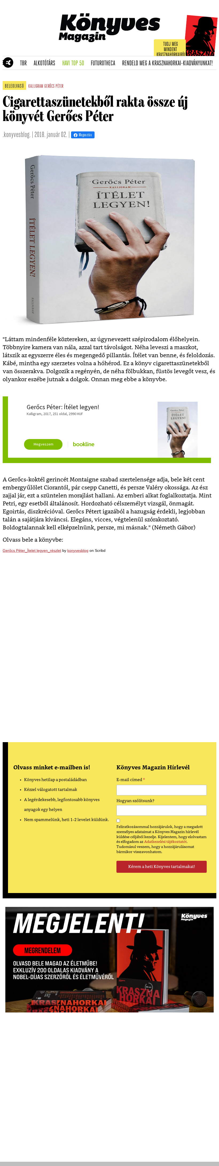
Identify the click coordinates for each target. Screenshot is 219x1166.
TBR (25, 63)
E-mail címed (130, 780)
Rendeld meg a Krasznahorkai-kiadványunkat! (169, 63)
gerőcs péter (53, 86)
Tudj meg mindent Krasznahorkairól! (171, 50)
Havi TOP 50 (75, 63)
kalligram (36, 86)
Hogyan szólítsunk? (135, 801)
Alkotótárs (46, 63)
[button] (5, 63)
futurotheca (105, 63)
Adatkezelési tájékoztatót (165, 842)
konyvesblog (77, 550)
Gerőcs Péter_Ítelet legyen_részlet (32, 550)
